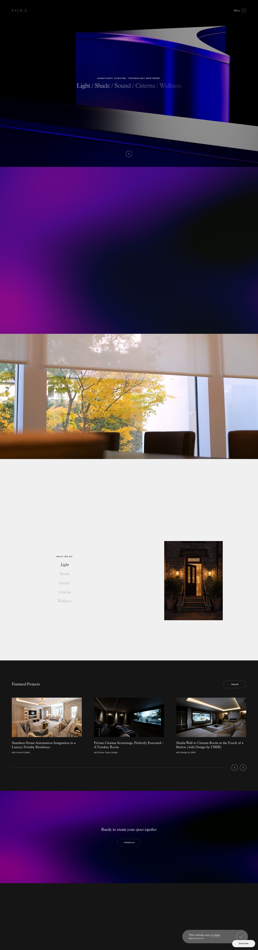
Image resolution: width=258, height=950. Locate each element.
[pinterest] (167, 899)
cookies (215, 935)
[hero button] (129, 154)
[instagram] (153, 899)
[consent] (241, 936)
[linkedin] (160, 899)
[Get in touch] (173, 899)
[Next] (243, 767)
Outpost (222, 900)
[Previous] (234, 767)
